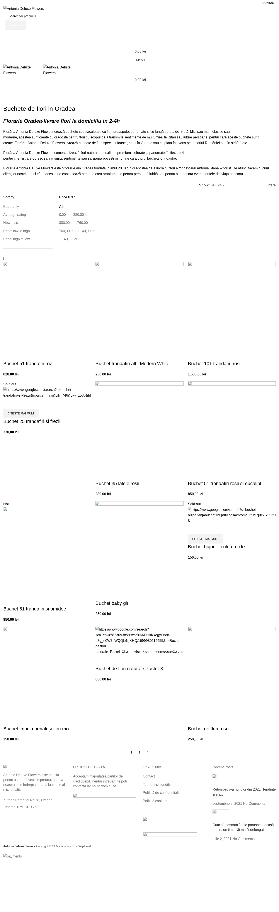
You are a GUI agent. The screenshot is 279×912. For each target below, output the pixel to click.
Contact (149, 776)
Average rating (14, 214)
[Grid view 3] (248, 185)
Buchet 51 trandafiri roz (27, 363)
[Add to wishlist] (8, 354)
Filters (270, 185)
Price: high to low (16, 239)
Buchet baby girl (112, 603)
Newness (10, 223)
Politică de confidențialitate (163, 792)
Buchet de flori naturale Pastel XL (130, 668)
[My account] (139, 34)
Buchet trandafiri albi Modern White (132, 363)
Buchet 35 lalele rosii (117, 483)
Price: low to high (16, 231)
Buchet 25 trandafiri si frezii (31, 421)
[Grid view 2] (240, 185)
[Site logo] (23, 8)
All (61, 206)
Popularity (11, 206)
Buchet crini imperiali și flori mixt (37, 728)
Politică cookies (155, 801)
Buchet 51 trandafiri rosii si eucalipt (224, 483)
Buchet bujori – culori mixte (216, 546)
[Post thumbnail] (221, 780)
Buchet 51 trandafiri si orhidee (34, 609)
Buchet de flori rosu (208, 728)
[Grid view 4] (256, 185)
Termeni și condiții (157, 784)
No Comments (254, 803)
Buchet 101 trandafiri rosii (215, 363)
